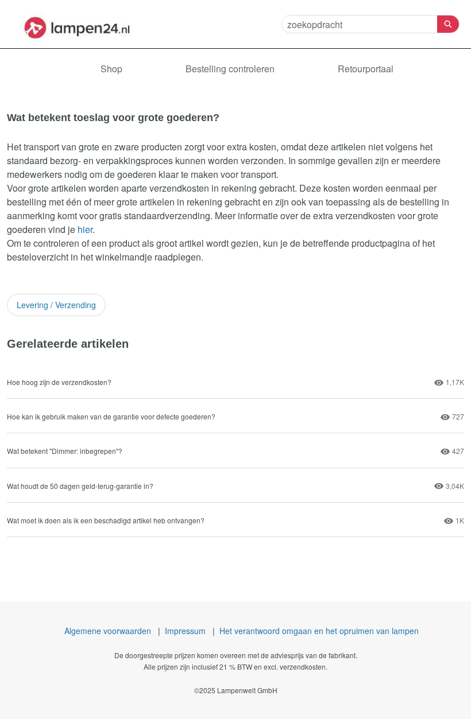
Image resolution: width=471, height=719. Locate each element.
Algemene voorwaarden (107, 630)
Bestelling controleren (230, 68)
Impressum (185, 630)
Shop (111, 68)
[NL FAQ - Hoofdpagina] (77, 24)
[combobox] (359, 24)
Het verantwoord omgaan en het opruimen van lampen (319, 630)
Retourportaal (365, 68)
